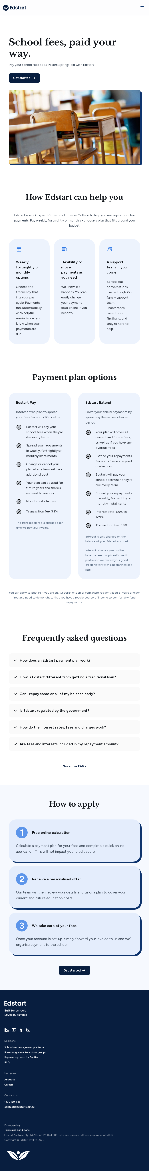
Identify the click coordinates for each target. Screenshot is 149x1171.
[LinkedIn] (6, 1030)
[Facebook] (21, 1030)
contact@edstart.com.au (19, 1106)
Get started (21, 78)
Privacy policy (12, 1125)
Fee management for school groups (25, 1052)
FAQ (7, 1062)
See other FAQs (74, 766)
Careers (8, 1084)
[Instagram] (28, 1030)
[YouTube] (14, 1030)
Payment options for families (21, 1057)
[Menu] (142, 8)
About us (9, 1079)
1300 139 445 (12, 1101)
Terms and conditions (17, 1130)
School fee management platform (24, 1047)
